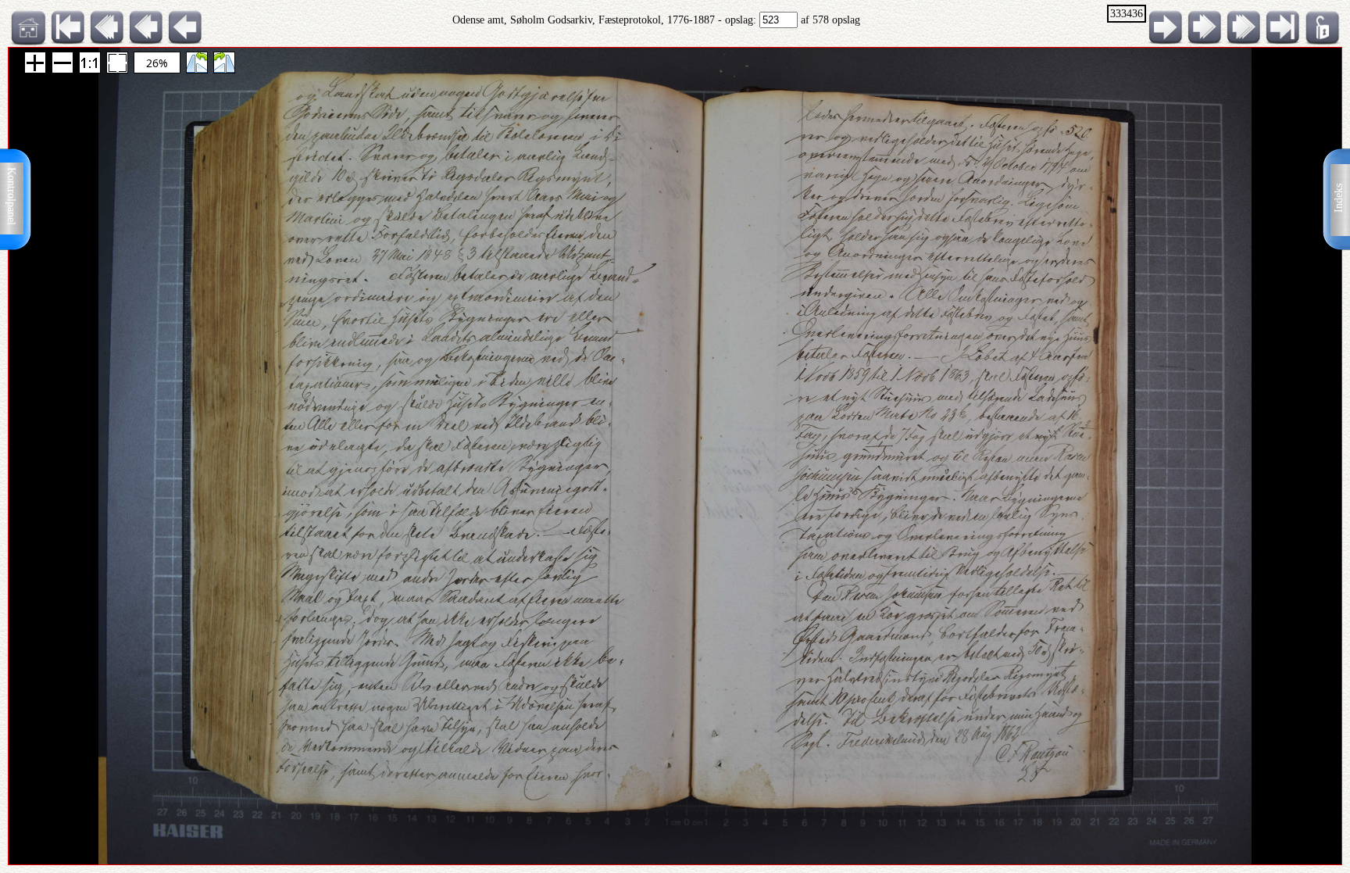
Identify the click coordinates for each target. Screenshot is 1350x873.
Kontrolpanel (11, 196)
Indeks (1339, 198)
